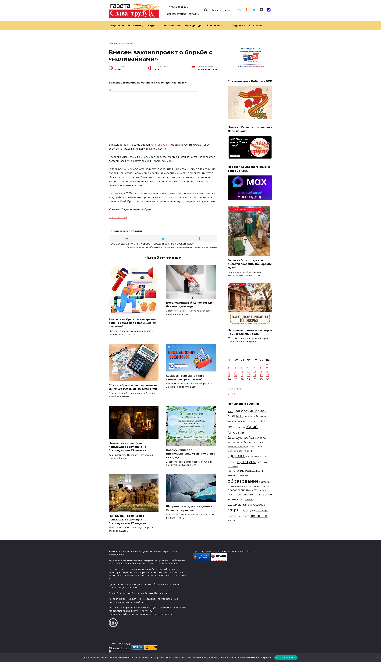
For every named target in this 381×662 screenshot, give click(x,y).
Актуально (116, 25)
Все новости (215, 25)
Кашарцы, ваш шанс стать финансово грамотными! (185, 377)
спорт (233, 510)
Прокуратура (193, 25)
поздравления (240, 486)
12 (242, 371)
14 (254, 371)
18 (235, 375)
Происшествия (171, 25)
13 (248, 371)
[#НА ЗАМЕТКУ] (250, 324)
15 (261, 371)
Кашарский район (250, 411)
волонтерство (234, 442)
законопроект (159, 144)
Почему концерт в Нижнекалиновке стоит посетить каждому (190, 453)
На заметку (135, 25)
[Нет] (377, 657)
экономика (233, 520)
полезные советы (258, 486)
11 (235, 371)
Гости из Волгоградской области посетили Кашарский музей (250, 264)
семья (249, 499)
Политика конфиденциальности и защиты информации (140, 614)
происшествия (246, 494)
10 (229, 371)
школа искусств (238, 515)
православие (237, 489)
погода (231, 486)
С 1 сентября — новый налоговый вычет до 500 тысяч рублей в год (133, 387)
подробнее (144, 657)
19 (242, 375)
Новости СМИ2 (118, 217)
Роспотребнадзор (255, 416)
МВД (231, 416)
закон (250, 450)
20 (248, 375)
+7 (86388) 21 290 (177, 6)
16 (267, 371)
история (249, 456)
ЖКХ (230, 411)
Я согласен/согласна (286, 657)
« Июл (231, 394)
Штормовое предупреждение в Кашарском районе (189, 508)
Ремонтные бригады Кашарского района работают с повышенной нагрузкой (133, 323)
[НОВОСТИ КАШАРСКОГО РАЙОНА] (249, 254)
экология (259, 515)
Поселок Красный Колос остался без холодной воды (190, 304)
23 (267, 375)
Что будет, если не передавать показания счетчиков (184, 247)
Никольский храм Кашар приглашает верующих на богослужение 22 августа (127, 519)
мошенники (233, 467)
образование (243, 481)
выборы (246, 442)
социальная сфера (247, 504)
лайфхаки (262, 462)
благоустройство (243, 437)
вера (262, 437)
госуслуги (254, 446)
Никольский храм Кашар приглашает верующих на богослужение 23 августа (127, 447)
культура (246, 461)
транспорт (262, 510)
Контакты (255, 25)
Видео (152, 25)
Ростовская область (244, 421)
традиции (247, 510)
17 (229, 375)
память (264, 481)
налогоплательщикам (245, 470)
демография (237, 450)
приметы (252, 489)
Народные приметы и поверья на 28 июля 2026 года (250, 332)
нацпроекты (238, 475)
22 (261, 375)
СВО (265, 421)
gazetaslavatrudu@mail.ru (183, 14)
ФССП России (237, 427)
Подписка (238, 25)
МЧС (239, 416)
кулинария (232, 462)
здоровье (236, 455)
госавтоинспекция (237, 447)
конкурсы (260, 456)
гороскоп (258, 442)
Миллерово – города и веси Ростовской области (166, 243)
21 (254, 375)
